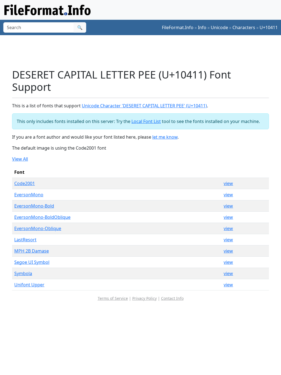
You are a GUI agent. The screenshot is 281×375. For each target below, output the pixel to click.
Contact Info (172, 298)
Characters (243, 27)
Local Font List (146, 121)
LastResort (25, 240)
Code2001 (24, 183)
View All (20, 159)
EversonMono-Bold (34, 206)
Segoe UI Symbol (31, 262)
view (228, 183)
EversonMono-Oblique (37, 228)
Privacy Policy (144, 298)
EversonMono (28, 195)
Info (202, 27)
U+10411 (269, 27)
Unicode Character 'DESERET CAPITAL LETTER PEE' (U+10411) (144, 106)
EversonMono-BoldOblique (42, 217)
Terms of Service (113, 298)
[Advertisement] (144, 52)
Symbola (23, 273)
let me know (165, 137)
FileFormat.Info (177, 27)
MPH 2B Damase (31, 251)
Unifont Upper (29, 285)
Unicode (219, 27)
